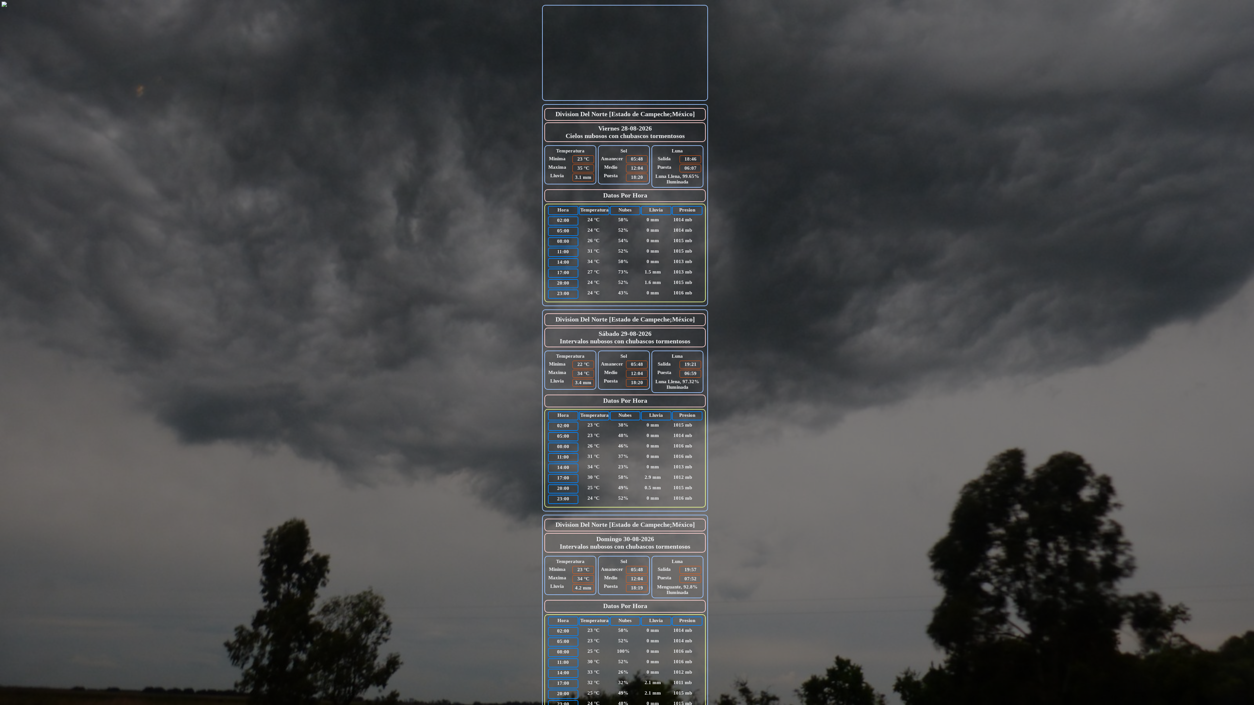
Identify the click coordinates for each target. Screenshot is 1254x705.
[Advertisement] (625, 53)
